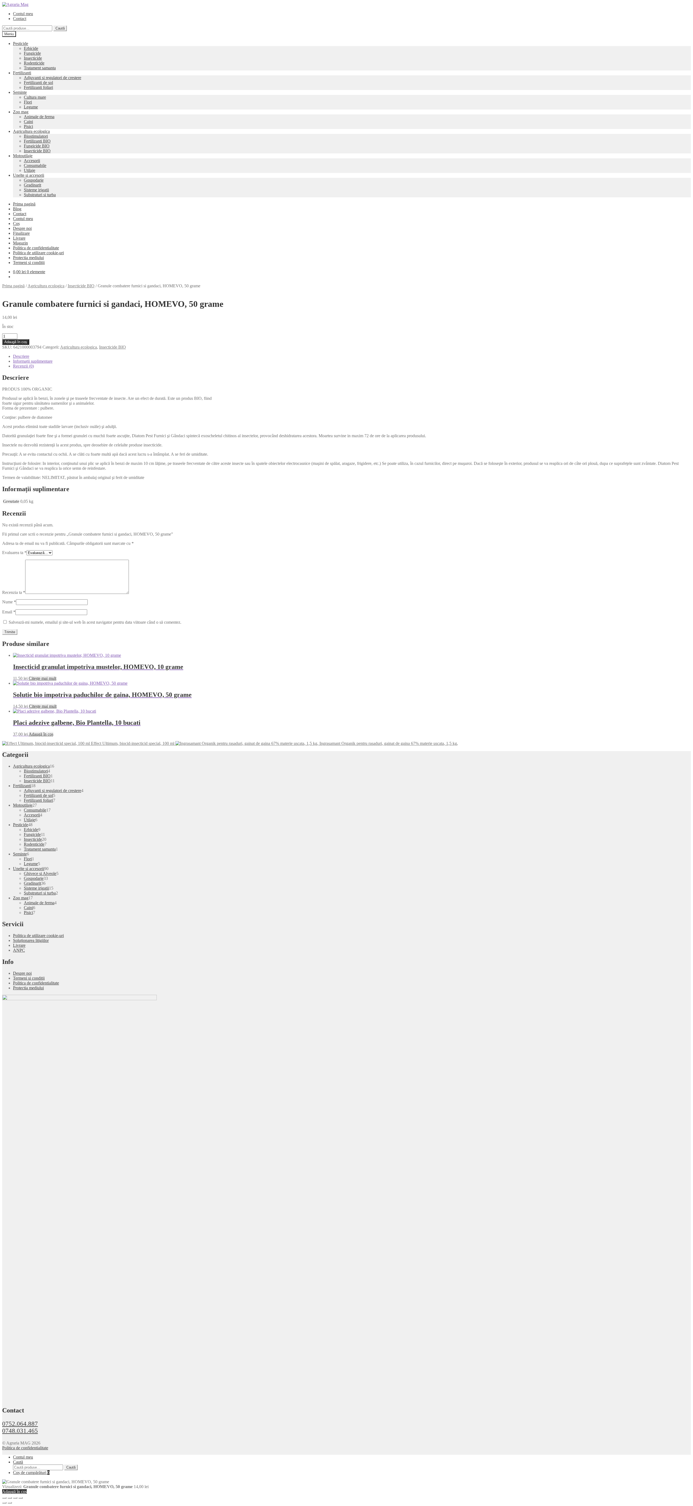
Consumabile (35, 165)
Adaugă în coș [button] (41, 734)
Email (8, 612)
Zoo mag (20, 112)
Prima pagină (24, 204)
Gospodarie (34, 180)
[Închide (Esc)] (20, 1498)
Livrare (19, 238)
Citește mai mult (42, 678)
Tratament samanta (40, 68)
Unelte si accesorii (28, 175)
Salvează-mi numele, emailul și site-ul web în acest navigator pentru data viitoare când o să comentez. (95, 622)
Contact (19, 18)
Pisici (28, 126)
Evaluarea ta (14, 552)
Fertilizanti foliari (38, 87)
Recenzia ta (13, 592)
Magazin (20, 243)
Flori (28, 102)
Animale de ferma (39, 116)
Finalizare (21, 233)
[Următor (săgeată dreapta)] (10, 1503)
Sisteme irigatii (36, 190)
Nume (9, 602)
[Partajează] (15, 1498)
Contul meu (23, 13)
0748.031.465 (20, 1430)
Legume (31, 107)
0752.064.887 (20, 1423)
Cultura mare (35, 97)
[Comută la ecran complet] (10, 1498)
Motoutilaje (22, 155)
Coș (16, 223)
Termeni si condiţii (29, 262)
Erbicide (31, 48)
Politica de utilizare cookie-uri (38, 252)
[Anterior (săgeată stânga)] (4, 1503)
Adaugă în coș (15, 342)
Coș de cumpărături (31, 1472)
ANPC (19, 950)
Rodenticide (34, 63)
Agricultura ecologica (31, 131)
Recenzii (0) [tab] (23, 366)
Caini (28, 121)
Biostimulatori (36, 136)
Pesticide (20, 43)
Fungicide (32, 53)
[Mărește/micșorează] (4, 1498)
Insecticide (33, 58)
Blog (17, 209)
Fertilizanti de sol (38, 82)
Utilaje (29, 170)
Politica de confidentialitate (36, 248)
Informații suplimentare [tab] (33, 361)
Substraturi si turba (40, 194)
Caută (60, 28)
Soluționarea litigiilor (31, 940)
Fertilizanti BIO (37, 141)
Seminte (20, 92)
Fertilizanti (22, 72)
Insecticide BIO (37, 151)
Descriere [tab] (21, 356)
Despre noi (22, 228)
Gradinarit (32, 185)
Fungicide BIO (37, 146)
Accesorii (32, 160)
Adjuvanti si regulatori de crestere (52, 77)
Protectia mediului (28, 257)
